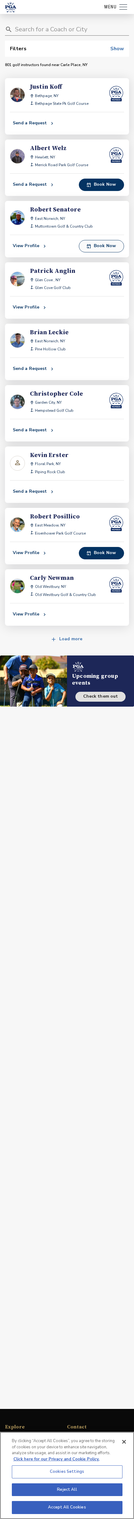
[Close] (124, 1442)
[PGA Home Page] (10, 7)
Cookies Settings (67, 1471)
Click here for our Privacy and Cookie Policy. (56, 1459)
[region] (67, 1475)
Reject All (67, 1489)
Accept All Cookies (67, 1507)
